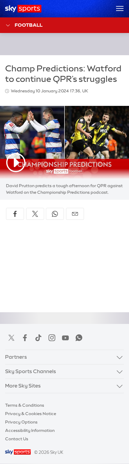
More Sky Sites (23, 385)
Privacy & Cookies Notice (30, 414)
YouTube (65, 338)
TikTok (38, 338)
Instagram (52, 338)
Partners (16, 357)
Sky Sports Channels (30, 371)
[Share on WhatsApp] (55, 214)
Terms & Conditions (24, 405)
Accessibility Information (30, 430)
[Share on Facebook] (15, 214)
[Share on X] (35, 214)
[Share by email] (75, 214)
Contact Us (16, 439)
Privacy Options (21, 422)
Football (29, 24)
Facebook (25, 338)
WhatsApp (79, 338)
